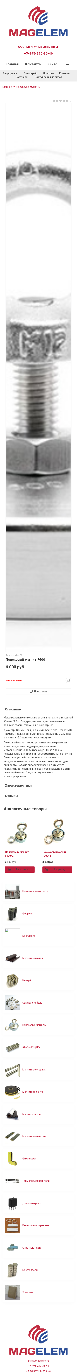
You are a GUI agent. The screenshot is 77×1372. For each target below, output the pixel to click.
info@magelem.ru (38, 1360)
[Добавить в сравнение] (68, 680)
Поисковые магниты (28, 86)
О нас (52, 64)
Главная (12, 64)
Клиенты (65, 73)
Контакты (33, 64)
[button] (5, 845)
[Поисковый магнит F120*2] (20, 832)
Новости (48, 73)
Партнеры (22, 77)
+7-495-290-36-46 (38, 53)
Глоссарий (30, 73)
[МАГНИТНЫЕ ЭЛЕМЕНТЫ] (38, 20)
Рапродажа (10, 73)
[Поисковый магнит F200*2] (57, 832)
